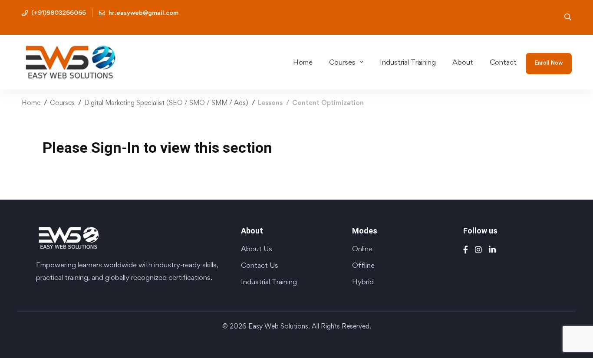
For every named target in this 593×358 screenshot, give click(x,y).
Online (362, 248)
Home (31, 103)
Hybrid (363, 281)
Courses (62, 103)
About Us (256, 248)
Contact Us (259, 265)
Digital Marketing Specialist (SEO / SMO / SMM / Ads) (166, 103)
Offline (363, 265)
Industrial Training (269, 281)
